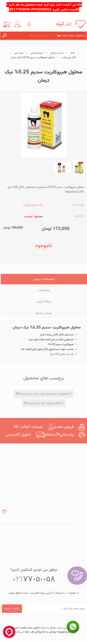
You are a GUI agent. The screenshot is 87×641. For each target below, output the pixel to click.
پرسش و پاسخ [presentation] (44, 313)
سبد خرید (6, 24)
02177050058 (20, 9)
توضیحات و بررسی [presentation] (44, 279)
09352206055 (41, 9)
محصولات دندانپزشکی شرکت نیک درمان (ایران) (45, 394)
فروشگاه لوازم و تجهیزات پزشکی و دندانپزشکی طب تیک (41, 630)
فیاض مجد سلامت (29, 628)
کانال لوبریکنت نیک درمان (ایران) (43, 403)
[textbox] (31, 36)
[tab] (44, 279)
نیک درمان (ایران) (33, 205)
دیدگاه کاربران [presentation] (43, 302)
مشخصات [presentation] (44, 290)
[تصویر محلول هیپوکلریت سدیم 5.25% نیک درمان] (79, 167)
